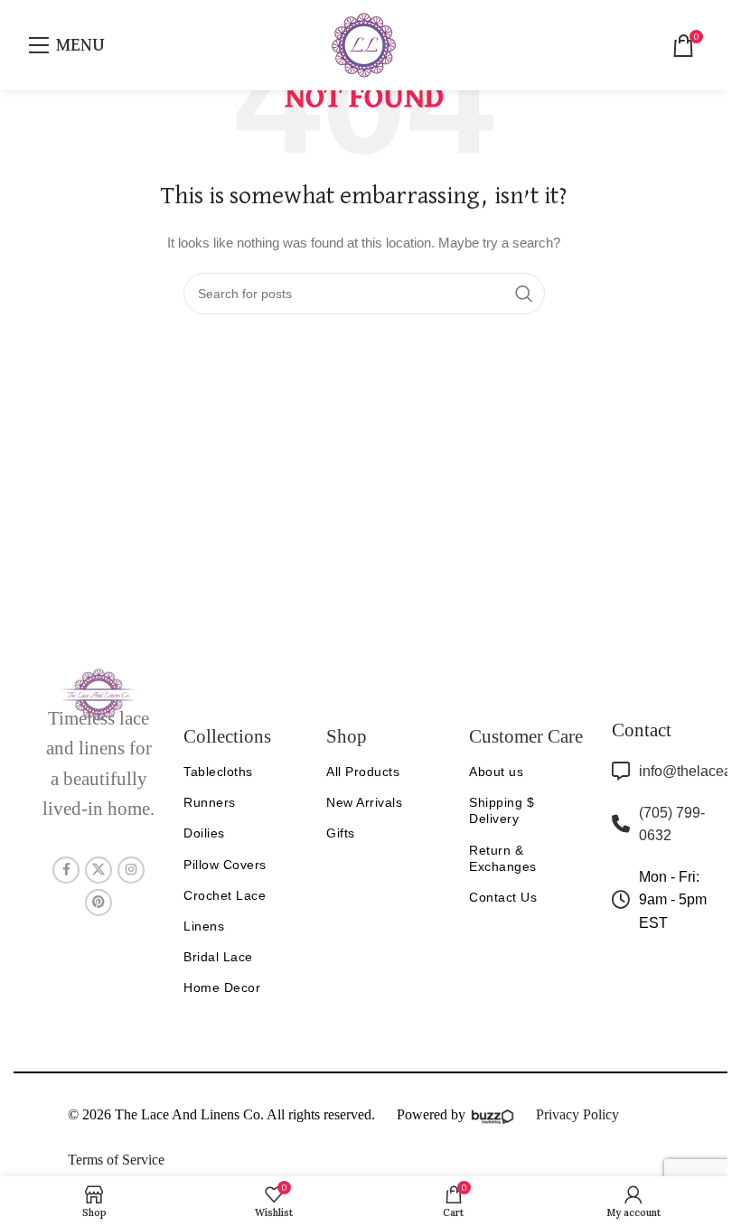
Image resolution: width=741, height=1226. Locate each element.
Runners (209, 802)
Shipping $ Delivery (501, 810)
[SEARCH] (524, 293)
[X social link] (98, 870)
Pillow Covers (225, 864)
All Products (362, 771)
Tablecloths (218, 771)
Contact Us (503, 897)
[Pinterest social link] (98, 902)
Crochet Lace (224, 895)
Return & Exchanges (503, 858)
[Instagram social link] (131, 870)
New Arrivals (364, 802)
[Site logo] (364, 44)
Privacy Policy (577, 1114)
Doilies (204, 833)
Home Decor (221, 987)
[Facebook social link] (66, 870)
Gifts (340, 833)
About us (496, 771)
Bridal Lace (218, 957)
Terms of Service (116, 1159)
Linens (203, 926)
